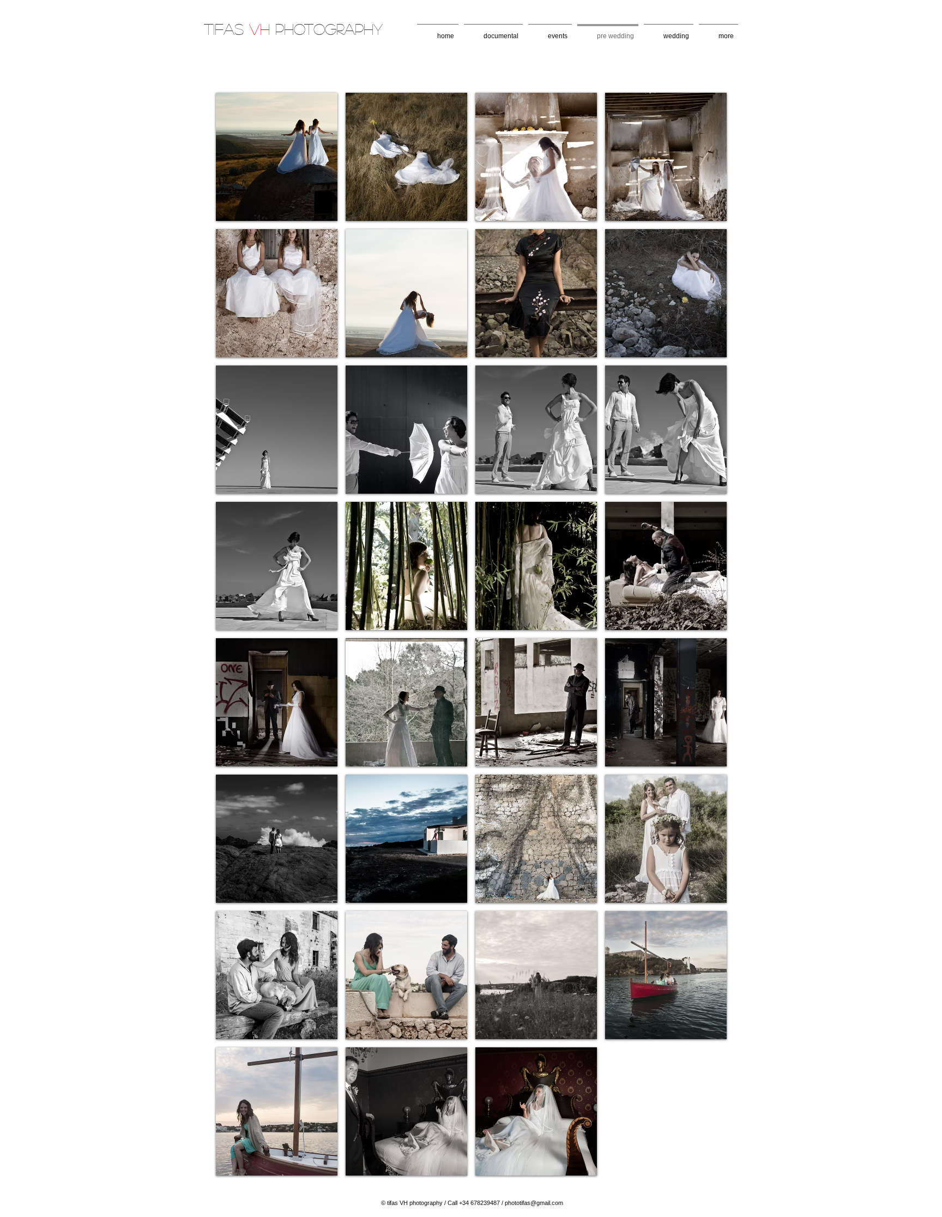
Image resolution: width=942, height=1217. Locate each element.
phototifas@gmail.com (534, 1203)
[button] (276, 157)
